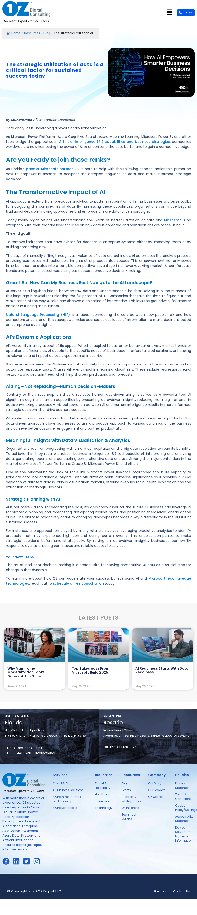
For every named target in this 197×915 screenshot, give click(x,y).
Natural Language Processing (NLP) (38, 314)
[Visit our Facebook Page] (7, 861)
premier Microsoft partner (49, 169)
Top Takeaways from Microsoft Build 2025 (90, 670)
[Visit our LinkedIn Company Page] (18, 861)
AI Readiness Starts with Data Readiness (162, 670)
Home (15, 33)
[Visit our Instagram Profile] (38, 861)
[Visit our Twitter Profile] (28, 861)
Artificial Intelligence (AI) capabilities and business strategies (114, 141)
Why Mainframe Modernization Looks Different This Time (26, 672)
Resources (32, 33)
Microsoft (172, 220)
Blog (46, 33)
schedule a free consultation (78, 583)
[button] (170, 12)
